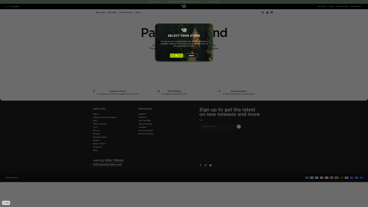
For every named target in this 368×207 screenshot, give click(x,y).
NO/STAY (191, 55)
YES (177, 55)
